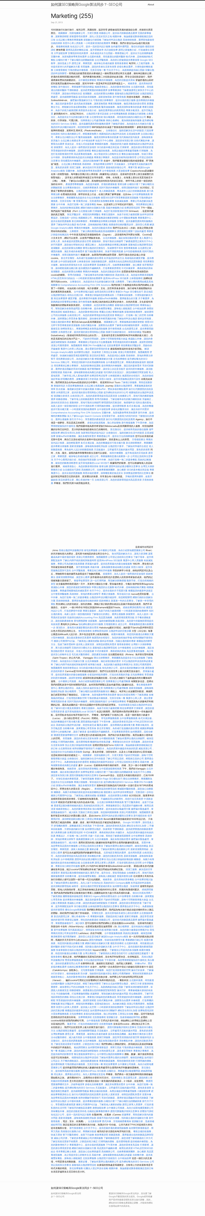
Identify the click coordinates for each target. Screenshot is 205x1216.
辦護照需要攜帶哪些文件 (66, 735)
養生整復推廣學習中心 (85, 1054)
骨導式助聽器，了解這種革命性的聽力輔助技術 (91, 274)
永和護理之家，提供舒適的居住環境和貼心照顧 (81, 332)
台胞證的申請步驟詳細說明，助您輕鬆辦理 (111, 597)
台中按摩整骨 (138, 835)
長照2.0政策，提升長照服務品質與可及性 (119, 379)
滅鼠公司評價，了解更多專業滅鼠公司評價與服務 (78, 1138)
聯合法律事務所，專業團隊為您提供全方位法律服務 (119, 657)
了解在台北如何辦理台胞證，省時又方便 (121, 983)
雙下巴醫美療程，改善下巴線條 (78, 1134)
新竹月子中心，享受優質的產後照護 (87, 419)
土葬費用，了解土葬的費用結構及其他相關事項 (92, 231)
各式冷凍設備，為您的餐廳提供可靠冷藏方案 (103, 442)
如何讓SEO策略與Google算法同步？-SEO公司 (86, 4)
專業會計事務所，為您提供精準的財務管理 (115, 157)
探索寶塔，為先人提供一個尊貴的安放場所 (75, 147)
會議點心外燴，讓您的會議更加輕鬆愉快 (71, 587)
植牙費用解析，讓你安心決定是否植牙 (106, 369)
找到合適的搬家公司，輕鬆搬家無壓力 (79, 133)
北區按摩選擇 (90, 264)
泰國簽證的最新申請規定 (140, 590)
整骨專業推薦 (130, 248)
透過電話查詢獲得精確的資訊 (68, 805)
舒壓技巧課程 (146, 1111)
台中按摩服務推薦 (118, 113)
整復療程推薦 (62, 46)
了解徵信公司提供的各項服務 (123, 950)
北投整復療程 (99, 1017)
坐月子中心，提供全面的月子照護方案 (108, 590)
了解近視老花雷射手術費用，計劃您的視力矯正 (77, 1044)
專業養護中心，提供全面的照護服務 (87, 1144)
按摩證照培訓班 (132, 207)
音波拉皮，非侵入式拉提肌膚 (79, 143)
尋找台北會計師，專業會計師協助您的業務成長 (90, 295)
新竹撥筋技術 (140, 815)
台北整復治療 (85, 211)
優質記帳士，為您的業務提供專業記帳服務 (106, 244)
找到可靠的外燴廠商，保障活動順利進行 (119, 187)
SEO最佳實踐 (80, 906)
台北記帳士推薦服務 (94, 385)
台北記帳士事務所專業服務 (69, 39)
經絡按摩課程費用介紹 (134, 607)
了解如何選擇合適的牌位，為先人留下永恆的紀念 (78, 882)
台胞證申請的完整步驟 (120, 630)
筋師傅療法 (104, 600)
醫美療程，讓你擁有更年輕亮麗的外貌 (97, 318)
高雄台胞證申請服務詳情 (71, 550)
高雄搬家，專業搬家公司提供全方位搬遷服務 (89, 342)
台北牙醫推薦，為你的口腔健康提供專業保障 (117, 59)
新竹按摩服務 (60, 929)
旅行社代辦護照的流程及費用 (120, 419)
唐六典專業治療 (59, 832)
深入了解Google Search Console (84, 416)
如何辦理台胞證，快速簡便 (87, 352)
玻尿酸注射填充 (61, 395)
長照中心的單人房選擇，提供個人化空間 (76, 1007)
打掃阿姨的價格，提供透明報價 (110, 405)
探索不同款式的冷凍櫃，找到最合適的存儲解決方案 (86, 946)
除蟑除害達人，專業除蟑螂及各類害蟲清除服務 (84, 328)
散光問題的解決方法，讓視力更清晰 (130, 553)
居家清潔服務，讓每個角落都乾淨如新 (88, 446)
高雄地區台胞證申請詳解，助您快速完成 (76, 725)
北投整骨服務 (106, 1023)
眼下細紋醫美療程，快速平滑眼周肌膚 (104, 251)
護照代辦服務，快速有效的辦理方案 (107, 939)
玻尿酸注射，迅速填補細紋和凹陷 (123, 1017)
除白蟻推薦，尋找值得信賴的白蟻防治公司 (125, 117)
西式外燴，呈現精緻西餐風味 (116, 1121)
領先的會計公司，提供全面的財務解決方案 (123, 667)
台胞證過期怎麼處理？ (87, 190)
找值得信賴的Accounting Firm (82, 617)
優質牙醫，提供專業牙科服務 (82, 298)
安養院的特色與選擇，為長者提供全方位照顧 (90, 53)
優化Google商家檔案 (75, 909)
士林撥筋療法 (114, 375)
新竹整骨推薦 (119, 96)
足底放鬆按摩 (134, 133)
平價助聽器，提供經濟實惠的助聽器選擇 (87, 90)
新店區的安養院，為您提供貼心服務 (107, 355)
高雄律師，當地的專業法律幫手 (97, 164)
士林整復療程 (136, 278)
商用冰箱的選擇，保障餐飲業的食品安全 (103, 473)
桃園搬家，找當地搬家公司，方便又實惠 (78, 33)
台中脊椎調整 (68, 859)
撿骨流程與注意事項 (105, 291)
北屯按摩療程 (120, 358)
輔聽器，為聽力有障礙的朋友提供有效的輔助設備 (78, 792)
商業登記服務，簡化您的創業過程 (81, 919)
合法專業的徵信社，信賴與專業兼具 (80, 187)
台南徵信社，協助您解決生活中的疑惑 (125, 130)
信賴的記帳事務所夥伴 (78, 966)
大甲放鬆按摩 (61, 53)
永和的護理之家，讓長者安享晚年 (116, 1050)
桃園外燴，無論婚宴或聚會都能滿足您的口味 (131, 1168)
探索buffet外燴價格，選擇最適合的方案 (118, 298)
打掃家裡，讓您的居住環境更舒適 (136, 147)
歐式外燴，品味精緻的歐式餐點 (92, 224)
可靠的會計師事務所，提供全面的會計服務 (114, 100)
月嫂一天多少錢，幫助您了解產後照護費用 (109, 835)
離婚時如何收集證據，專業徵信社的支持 (110, 741)
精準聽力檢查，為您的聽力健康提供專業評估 (110, 664)
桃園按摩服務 (146, 728)
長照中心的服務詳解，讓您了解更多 (69, 731)
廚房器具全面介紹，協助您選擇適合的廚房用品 (101, 110)
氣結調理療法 (80, 1047)
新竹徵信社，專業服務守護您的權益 (76, 86)
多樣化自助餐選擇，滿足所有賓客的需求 (105, 1084)
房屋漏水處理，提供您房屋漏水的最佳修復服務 (108, 563)
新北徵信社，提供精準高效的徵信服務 (129, 429)
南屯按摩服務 (91, 550)
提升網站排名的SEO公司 (116, 392)
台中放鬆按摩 (104, 409)
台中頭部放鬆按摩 (67, 261)
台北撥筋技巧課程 (72, 469)
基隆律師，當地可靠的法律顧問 (107, 241)
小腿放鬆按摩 (144, 1091)
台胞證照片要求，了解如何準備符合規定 (128, 446)
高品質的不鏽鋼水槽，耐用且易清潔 (115, 1148)
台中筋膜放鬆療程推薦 (110, 768)
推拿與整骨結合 (70, 667)
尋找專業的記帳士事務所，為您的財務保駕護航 (77, 365)
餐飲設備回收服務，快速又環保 (137, 154)
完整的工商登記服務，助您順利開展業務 (98, 812)
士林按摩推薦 (94, 107)
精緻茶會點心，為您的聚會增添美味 (112, 86)
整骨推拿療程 (121, 63)
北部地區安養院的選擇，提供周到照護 (123, 852)
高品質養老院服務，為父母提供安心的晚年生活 (97, 154)
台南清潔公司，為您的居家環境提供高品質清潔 (90, 315)
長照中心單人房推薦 (73, 43)
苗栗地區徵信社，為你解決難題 (110, 1003)
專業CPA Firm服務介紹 (94, 345)
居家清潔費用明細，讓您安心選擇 (73, 577)
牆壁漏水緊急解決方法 (81, 100)
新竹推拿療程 (76, 1128)
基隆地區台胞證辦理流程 (127, 93)
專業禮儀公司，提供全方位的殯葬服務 (134, 53)
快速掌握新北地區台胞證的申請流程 (74, 950)
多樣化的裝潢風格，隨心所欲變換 (104, 422)
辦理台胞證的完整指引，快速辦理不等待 (103, 248)
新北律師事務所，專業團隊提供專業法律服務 (94, 221)
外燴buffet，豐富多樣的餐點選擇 (111, 389)
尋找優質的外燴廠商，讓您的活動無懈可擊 (82, 160)
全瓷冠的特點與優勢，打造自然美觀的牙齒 (108, 674)
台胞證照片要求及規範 (97, 113)
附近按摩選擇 (61, 298)
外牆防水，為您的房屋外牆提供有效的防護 (116, 748)
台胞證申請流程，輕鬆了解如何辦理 (83, 983)
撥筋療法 (108, 792)
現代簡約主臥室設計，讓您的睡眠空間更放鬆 (126, 372)
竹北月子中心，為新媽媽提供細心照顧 (125, 70)
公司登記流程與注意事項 (120, 557)
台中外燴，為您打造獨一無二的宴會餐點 (76, 204)
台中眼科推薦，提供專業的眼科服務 (85, 1101)
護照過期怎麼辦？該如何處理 (131, 231)
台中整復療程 (125, 647)
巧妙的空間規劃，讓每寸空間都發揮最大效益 (105, 338)
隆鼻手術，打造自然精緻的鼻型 (82, 1023)
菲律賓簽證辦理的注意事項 (137, 473)
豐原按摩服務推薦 (74, 960)
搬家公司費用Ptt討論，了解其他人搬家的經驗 (76, 641)
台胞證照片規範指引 (107, 1158)
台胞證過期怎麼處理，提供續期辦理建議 (76, 1030)
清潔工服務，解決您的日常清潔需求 (87, 167)
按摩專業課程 (115, 90)
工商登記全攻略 (109, 352)
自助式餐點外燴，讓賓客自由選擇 (97, 325)
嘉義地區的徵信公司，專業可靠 (121, 167)
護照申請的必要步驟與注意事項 (124, 466)
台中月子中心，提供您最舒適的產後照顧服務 (106, 1128)
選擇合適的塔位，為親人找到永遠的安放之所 (80, 688)
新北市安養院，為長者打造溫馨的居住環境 (82, 258)
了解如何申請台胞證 (112, 39)
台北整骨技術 (96, 117)
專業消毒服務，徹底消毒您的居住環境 (127, 103)
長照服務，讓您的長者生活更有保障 (98, 66)
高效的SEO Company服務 (117, 882)
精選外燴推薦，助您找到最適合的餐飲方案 (132, 634)
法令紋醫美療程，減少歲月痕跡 (66, 1037)
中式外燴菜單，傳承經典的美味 (137, 268)
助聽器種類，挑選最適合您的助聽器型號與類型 (92, 990)
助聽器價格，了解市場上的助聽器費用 (75, 399)
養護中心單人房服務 (133, 560)
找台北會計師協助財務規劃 (78, 745)
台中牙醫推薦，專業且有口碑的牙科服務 (92, 570)
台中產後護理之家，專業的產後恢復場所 (126, 362)
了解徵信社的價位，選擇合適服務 (108, 614)
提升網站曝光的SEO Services (118, 782)
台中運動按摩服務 (128, 217)
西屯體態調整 (81, 620)
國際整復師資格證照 (73, 896)
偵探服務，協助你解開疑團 (101, 620)
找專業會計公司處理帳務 (93, 120)
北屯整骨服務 (88, 970)
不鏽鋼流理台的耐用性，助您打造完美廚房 (122, 798)
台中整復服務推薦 (113, 933)
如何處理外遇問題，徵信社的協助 (127, 46)
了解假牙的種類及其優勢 (79, 1107)
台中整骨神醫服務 (60, 594)
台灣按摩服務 (58, 1034)
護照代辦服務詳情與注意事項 (83, 775)
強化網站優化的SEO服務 (91, 624)
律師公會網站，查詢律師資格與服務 (124, 120)
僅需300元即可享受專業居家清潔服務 (119, 197)
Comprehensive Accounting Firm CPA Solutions (86, 285)
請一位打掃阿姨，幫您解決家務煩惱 (108, 580)
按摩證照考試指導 (99, 375)
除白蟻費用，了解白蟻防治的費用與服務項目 (87, 691)
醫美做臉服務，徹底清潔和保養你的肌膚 (121, 107)
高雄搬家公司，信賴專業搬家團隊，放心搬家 (119, 264)
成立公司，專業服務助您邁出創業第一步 (110, 456)
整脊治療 (122, 184)
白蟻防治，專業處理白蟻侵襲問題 (123, 1070)
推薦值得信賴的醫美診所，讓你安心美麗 (129, 224)
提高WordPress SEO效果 (116, 278)
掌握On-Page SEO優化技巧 (129, 291)
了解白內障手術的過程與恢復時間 (79, 560)
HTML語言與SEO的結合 (63, 278)
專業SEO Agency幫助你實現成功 (100, 896)
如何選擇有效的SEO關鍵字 (103, 1010)
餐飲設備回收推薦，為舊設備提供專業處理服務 (115, 150)
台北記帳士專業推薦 (71, 164)
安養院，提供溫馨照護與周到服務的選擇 (90, 123)
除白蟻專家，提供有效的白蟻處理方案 (111, 808)
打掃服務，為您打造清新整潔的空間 (110, 211)
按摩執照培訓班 (100, 630)
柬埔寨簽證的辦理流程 (105, 788)
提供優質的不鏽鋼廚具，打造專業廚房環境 (99, 268)
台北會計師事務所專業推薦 (110, 802)
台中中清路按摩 (86, 405)
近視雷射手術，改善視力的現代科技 (120, 416)
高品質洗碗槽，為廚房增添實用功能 (116, 617)
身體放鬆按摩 (99, 1107)
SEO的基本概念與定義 (108, 147)
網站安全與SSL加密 (70, 432)
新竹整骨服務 (85, 301)
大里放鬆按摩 (123, 170)
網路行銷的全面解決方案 (93, 207)
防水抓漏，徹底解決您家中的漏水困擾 (75, 389)
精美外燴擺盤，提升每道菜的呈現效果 (129, 452)
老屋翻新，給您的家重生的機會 (98, 93)
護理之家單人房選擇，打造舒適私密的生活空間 (118, 862)
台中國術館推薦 (107, 738)
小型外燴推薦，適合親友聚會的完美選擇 (71, 637)
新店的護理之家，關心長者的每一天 (76, 479)
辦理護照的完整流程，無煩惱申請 (118, 402)
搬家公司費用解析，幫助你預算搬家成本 (133, 973)
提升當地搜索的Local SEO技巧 (93, 463)
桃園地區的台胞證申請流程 (112, 133)
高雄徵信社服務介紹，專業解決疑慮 (78, 1131)
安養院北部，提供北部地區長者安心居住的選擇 (115, 913)
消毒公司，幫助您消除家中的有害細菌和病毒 (83, 362)
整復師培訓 (60, 385)
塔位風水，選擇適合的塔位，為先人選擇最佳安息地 (79, 1074)
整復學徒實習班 (82, 580)
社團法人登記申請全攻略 (96, 1168)
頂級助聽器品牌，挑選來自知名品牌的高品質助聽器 (116, 261)
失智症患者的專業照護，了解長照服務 (75, 778)
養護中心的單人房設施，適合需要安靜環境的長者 (85, 348)
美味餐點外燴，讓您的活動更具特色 (105, 856)
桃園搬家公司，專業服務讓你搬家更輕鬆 (98, 217)
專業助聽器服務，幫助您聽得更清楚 (117, 1060)
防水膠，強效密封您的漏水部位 (96, 973)
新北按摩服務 (76, 1168)
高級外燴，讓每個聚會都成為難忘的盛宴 (83, 372)
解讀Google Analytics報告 (114, 936)
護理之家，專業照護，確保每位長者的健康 (93, 63)
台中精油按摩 (88, 140)
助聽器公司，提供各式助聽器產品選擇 (118, 33)
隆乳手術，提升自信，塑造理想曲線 (108, 872)
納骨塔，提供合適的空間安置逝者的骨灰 (92, 886)
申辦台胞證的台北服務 (103, 587)
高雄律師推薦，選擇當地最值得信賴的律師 (77, 600)
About (151, 4)
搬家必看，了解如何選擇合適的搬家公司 (110, 849)
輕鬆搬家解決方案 (104, 358)
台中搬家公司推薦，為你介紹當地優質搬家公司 (121, 550)
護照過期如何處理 (89, 721)
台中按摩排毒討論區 (84, 291)
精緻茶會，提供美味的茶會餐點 (82, 768)
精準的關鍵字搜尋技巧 (83, 748)
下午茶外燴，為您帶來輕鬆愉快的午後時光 (125, 960)
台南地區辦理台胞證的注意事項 (103, 906)
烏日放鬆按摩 (111, 49)
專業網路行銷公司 (134, 939)
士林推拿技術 (83, 261)
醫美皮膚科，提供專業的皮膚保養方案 (116, 725)
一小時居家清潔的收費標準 (97, 43)
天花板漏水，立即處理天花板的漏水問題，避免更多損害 (122, 449)
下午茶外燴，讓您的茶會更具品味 (116, 721)
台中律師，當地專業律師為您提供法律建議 (72, 157)
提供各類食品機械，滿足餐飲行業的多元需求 (130, 1034)
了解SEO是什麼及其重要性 (67, 708)
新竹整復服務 (128, 422)
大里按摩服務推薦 (75, 385)
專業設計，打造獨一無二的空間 (130, 315)
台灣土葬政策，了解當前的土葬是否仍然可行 (105, 953)
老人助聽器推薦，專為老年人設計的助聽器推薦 (122, 190)
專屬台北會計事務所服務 (111, 311)
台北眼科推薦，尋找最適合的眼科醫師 (106, 56)
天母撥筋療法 (138, 439)
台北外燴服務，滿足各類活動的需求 (121, 238)
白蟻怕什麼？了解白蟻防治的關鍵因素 (75, 59)
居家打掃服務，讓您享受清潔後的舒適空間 (118, 1037)
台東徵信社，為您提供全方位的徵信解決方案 (92, 281)
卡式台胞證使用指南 (94, 960)
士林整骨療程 (60, 70)
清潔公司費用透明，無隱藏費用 (66, 345)
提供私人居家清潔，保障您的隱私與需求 (96, 644)
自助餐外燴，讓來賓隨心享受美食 (79, 728)
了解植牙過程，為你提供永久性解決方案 (131, 123)
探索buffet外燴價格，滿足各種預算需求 (76, 436)
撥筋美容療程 (117, 943)
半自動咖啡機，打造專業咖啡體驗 (73, 993)
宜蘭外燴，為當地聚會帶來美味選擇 (69, 56)
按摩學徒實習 (88, 772)
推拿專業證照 (102, 1134)
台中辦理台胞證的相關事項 (110, 1054)
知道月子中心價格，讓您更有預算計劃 (114, 140)
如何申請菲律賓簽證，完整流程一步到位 (133, 792)
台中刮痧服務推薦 (133, 251)
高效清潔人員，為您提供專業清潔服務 (134, 274)
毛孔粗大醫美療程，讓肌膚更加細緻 (89, 654)
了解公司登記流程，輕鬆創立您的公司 (125, 758)
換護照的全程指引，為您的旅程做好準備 (112, 637)
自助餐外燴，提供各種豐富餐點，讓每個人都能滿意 (106, 308)
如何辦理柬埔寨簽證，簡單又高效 (104, 1047)
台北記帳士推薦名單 (71, 140)
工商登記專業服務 (94, 819)
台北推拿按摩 (87, 862)
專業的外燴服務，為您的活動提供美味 (116, 80)
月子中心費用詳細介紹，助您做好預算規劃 (75, 459)
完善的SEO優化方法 (82, 647)
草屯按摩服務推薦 (110, 718)
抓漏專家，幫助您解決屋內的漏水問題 (109, 993)
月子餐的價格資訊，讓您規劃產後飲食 (79, 1060)
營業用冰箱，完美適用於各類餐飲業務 (95, 201)
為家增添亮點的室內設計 (93, 432)
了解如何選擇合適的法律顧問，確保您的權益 (126, 845)
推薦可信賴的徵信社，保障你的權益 (124, 332)
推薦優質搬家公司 (85, 839)
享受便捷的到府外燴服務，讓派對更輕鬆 (71, 150)
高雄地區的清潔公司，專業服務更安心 (102, 805)
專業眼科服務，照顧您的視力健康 (111, 143)
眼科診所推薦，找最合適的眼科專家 (118, 641)
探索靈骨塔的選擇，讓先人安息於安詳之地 (90, 36)
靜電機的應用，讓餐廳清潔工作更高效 (79, 379)
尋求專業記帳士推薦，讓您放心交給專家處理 (78, 1151)
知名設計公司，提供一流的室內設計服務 (90, 46)
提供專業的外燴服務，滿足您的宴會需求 (121, 365)
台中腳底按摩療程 (87, 80)
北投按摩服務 (89, 1158)
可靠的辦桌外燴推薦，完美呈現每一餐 (87, 70)
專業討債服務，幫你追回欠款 (115, 594)
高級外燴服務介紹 (115, 207)
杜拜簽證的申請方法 (114, 258)
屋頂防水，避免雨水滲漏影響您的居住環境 (77, 627)
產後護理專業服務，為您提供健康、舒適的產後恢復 (91, 184)
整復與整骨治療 (125, 876)
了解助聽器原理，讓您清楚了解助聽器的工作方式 (128, 1138)
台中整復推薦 (108, 170)
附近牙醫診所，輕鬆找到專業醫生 (84, 214)
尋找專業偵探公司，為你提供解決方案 (75, 358)
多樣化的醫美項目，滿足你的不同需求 (130, 409)
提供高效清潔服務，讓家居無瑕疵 (95, 96)
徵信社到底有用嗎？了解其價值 (132, 694)
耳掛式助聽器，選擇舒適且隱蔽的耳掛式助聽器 (124, 1097)
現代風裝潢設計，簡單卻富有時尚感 (86, 929)
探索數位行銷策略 (92, 39)
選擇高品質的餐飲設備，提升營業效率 (85, 49)
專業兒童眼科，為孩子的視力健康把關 (120, 214)
